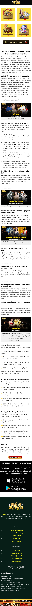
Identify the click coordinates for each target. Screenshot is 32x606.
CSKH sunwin (17, 535)
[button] (2, 3)
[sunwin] (16, 2)
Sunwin (4, 514)
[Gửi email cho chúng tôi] (11, 567)
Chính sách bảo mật (17, 530)
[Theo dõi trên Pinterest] (17, 567)
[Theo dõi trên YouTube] (20, 567)
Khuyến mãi (16, 538)
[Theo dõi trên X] (9, 567)
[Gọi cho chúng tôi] (14, 567)
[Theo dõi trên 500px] (23, 567)
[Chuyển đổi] (2, 188)
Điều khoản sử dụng (17, 533)
